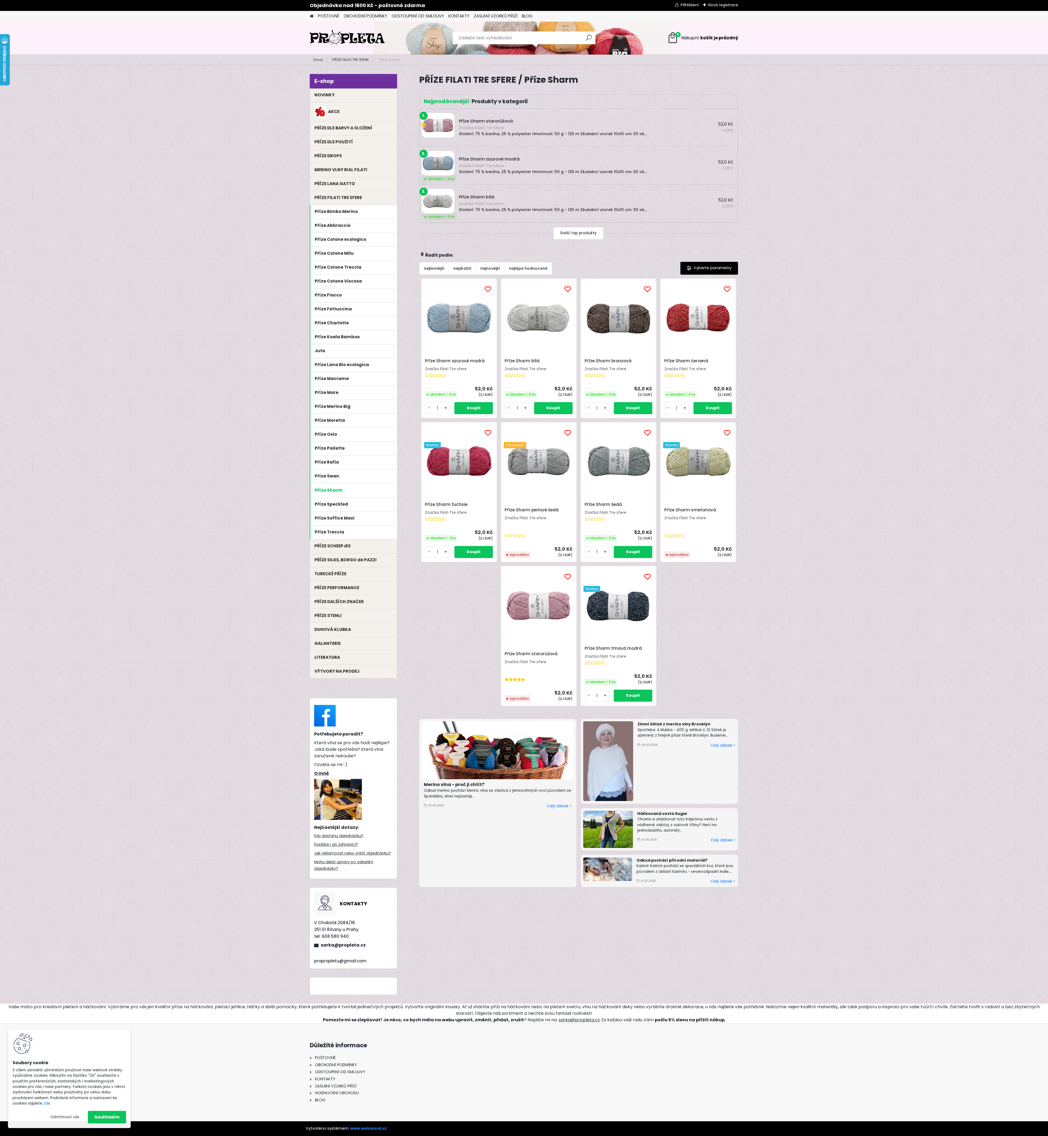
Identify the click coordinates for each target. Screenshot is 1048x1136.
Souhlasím (107, 1117)
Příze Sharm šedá (603, 504)
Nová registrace (723, 5)
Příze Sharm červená (686, 361)
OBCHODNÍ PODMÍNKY (365, 16)
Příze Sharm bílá (522, 361)
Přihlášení (690, 5)
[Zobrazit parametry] (709, 268)
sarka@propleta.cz (343, 945)
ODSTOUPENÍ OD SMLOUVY (418, 16)
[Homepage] (312, 16)
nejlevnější (434, 268)
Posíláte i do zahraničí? (336, 844)
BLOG (527, 16)
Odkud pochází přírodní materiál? (672, 860)
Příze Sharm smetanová (690, 510)
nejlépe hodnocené (528, 268)
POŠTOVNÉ (328, 16)
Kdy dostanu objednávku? (338, 835)
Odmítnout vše (64, 1117)
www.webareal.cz (368, 1128)
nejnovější (490, 268)
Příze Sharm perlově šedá (532, 510)
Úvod (318, 59)
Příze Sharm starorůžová (531, 654)
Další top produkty (578, 233)
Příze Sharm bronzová (608, 361)
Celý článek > (559, 806)
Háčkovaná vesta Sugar (662, 813)
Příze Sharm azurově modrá (455, 361)
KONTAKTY (458, 16)
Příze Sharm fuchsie (446, 504)
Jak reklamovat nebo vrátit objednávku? (352, 853)
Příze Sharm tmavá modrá (613, 648)
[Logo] (347, 38)
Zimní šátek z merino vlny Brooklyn (674, 724)
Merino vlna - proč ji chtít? (454, 784)
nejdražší (462, 268)
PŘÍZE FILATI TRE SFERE (350, 59)
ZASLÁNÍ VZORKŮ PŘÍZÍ (495, 16)
